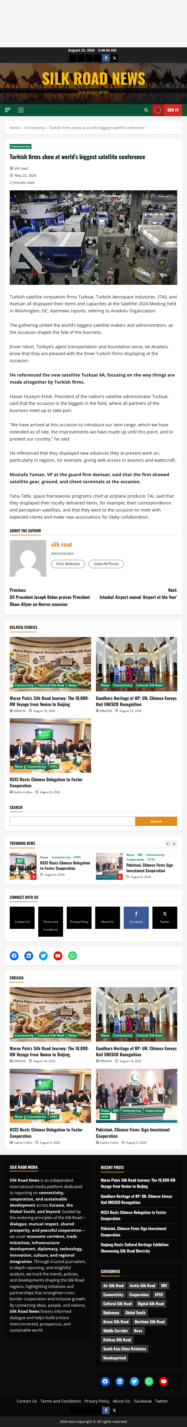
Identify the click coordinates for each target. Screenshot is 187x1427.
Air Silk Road (113, 1285)
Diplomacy (111, 1312)
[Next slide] (174, 844)
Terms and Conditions (60, 1401)
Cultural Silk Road (51, 685)
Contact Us (27, 1401)
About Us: (122, 1401)
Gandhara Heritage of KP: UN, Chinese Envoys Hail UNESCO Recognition (136, 701)
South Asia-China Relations (124, 1349)
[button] (8, 110)
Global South (135, 1312)
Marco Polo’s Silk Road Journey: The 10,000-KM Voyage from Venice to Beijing (49, 701)
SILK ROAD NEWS (93, 78)
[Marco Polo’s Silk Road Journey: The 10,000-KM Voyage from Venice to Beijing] (50, 664)
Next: (138, 593)
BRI (54, 854)
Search (16, 807)
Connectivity (20, 146)
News (72, 685)
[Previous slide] (168, 844)
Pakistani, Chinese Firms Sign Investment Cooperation (23, 866)
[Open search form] (146, 110)
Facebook (143, 1401)
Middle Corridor (115, 1331)
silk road (21, 168)
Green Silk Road (116, 1321)
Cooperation (49, 859)
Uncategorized (114, 1358)
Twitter (161, 1401)
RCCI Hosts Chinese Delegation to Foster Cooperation (46, 782)
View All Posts (106, 563)
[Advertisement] (93, 23)
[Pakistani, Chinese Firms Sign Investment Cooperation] (136, 1096)
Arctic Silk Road (142, 1285)
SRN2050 (19, 711)
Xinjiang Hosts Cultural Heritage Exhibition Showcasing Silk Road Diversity (109, 866)
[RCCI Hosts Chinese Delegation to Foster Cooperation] (50, 745)
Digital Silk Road (151, 1303)
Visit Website (68, 563)
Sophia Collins (22, 792)
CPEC (54, 766)
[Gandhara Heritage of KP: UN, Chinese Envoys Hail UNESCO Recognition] (136, 664)
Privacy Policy (96, 1401)
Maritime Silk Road (150, 1321)
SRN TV (172, 110)
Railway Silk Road (117, 1340)
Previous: (50, 597)
